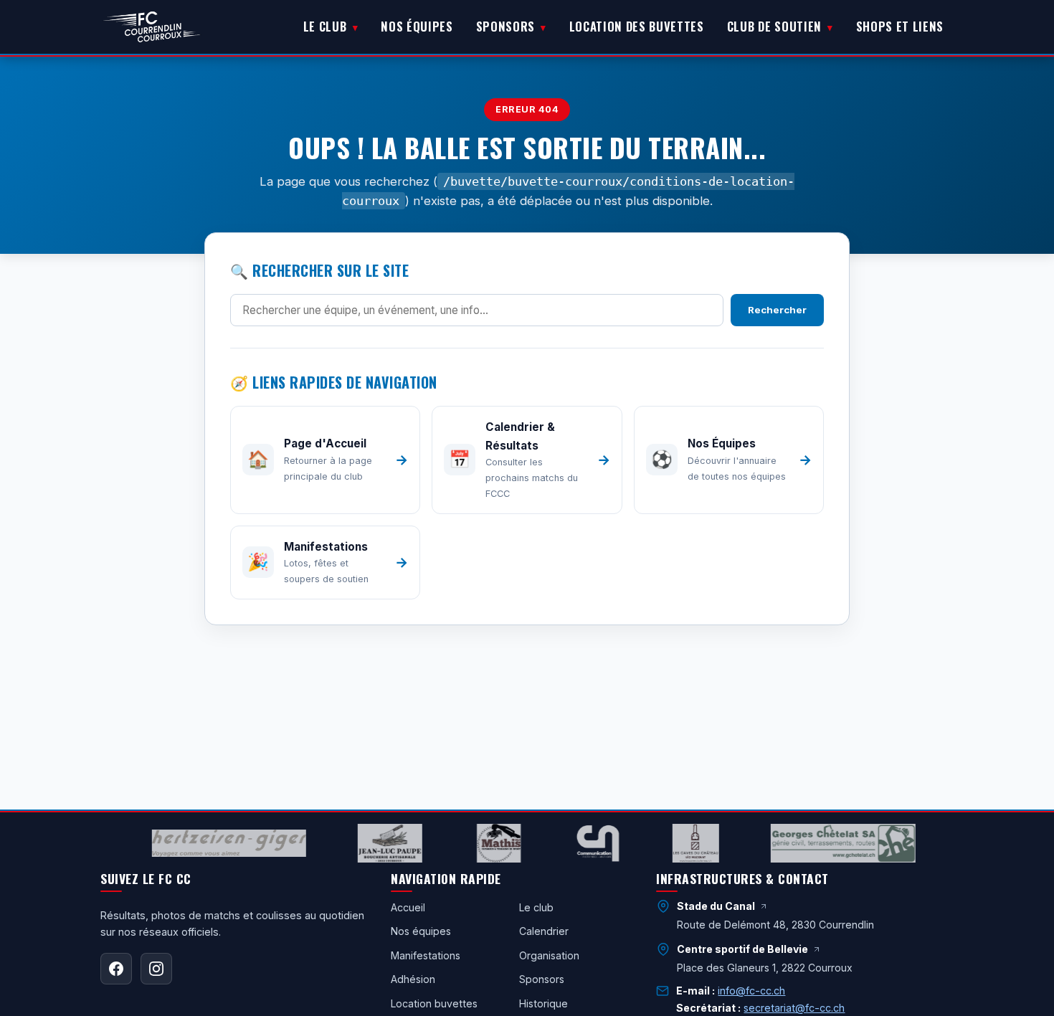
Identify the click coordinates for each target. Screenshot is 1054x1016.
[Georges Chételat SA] (831, 843)
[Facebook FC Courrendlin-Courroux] (116, 968)
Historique (543, 1003)
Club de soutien (774, 26)
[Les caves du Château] (684, 843)
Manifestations (425, 955)
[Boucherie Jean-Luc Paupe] (379, 843)
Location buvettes (434, 1003)
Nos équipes (416, 26)
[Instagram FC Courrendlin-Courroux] (156, 968)
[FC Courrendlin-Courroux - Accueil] (152, 27)
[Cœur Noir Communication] (586, 843)
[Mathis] (488, 843)
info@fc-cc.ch (751, 990)
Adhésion (413, 979)
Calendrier (544, 931)
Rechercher (777, 309)
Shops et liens (900, 26)
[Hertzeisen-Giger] (218, 843)
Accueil (408, 907)
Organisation (549, 955)
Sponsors (505, 26)
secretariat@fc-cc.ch (794, 1008)
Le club (325, 26)
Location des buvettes (636, 26)
